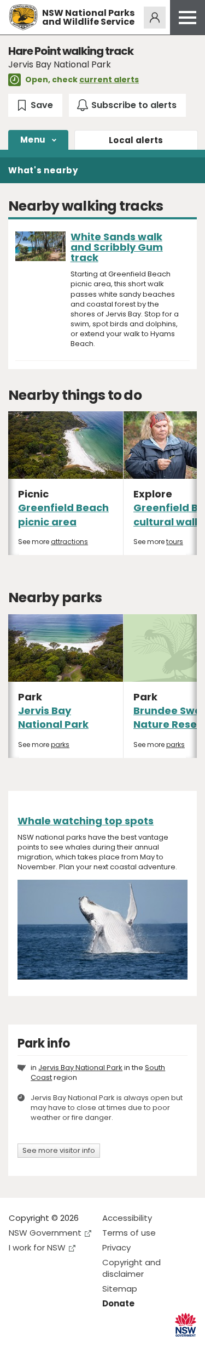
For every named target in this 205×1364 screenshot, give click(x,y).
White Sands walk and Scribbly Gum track (117, 247)
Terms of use (129, 1232)
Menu (32, 139)
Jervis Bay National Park (53, 717)
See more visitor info (58, 1150)
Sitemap (119, 1288)
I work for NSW (37, 1247)
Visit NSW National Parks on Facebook (19, 1347)
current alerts (109, 79)
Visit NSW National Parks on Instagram (42, 1347)
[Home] (23, 17)
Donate (118, 1303)
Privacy (116, 1247)
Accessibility (127, 1218)
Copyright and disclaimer (131, 1268)
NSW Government (45, 1232)
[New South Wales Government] (185, 1325)
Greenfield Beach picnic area (63, 514)
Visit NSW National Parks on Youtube (66, 1347)
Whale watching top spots (85, 821)
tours (174, 541)
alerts (136, 140)
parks (60, 744)
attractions (69, 541)
